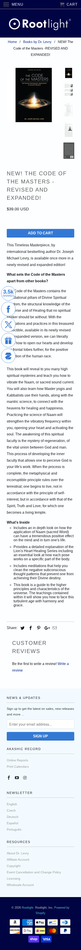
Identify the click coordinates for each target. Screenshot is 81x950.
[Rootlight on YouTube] (17, 778)
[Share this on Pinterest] (38, 628)
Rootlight (27, 907)
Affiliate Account (18, 859)
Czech (11, 810)
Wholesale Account (20, 885)
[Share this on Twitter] (21, 628)
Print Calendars (18, 766)
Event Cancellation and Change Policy (34, 872)
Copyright (13, 866)
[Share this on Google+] (46, 628)
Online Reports (17, 760)
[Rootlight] (40, 23)
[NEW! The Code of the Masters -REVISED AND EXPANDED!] (34, 95)
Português (14, 829)
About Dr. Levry (18, 853)
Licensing (13, 878)
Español (12, 823)
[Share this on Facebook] (30, 628)
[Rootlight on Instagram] (25, 778)
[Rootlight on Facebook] (9, 778)
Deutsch (12, 817)
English (12, 804)
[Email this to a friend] (54, 628)
